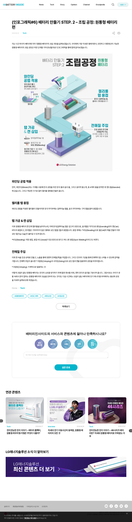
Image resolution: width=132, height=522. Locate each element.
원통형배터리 (20, 296)
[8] (79, 344)
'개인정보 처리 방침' (30, 518)
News (41, 5)
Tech (52, 5)
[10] (92, 344)
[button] (112, 4)
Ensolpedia (100, 5)
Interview (51, 427)
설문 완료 (66, 367)
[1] (39, 344)
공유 (113, 33)
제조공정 (48, 296)
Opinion (74, 5)
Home (14, 288)
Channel (86, 5)
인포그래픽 (34, 296)
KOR (121, 5)
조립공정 (61, 296)
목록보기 (66, 306)
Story (62, 5)
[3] (53, 344)
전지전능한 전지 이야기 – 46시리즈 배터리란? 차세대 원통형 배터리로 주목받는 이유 (107, 433)
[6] (66, 344)
